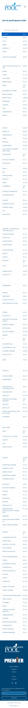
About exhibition (14, 666)
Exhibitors (14, 669)
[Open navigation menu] (25, 6)
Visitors (14, 672)
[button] (12, 683)
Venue (14, 676)
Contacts (14, 679)
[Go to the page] (13, 6)
